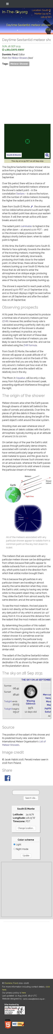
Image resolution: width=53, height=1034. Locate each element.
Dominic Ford (11, 983)
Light (18, 844)
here (24, 993)
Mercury (47, 694)
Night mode (21, 849)
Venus (48, 698)
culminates (26, 226)
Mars (49, 705)
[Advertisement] (26, 95)
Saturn (48, 711)
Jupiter (48, 708)
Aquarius (20, 378)
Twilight (8, 701)
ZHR (5, 321)
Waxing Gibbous (30, 702)
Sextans (20, 193)
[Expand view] (47, 155)
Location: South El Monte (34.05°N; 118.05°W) (41, 13)
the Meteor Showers (18, 58)
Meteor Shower (19, 63)
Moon (49, 701)
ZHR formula (30, 345)
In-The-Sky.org (15, 12)
